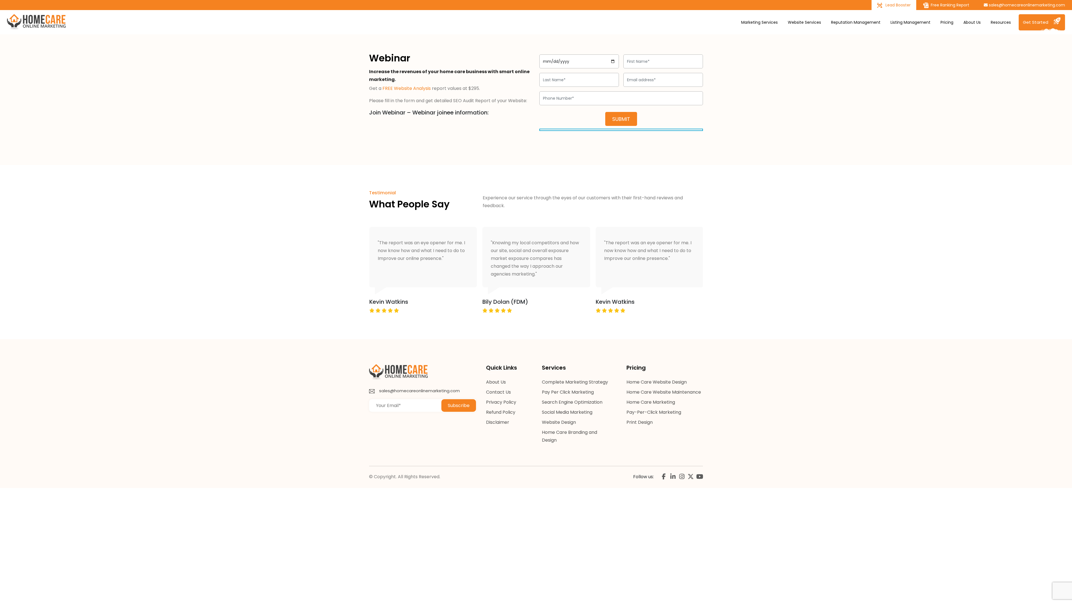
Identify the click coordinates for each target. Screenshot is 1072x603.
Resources (1001, 22)
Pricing (947, 22)
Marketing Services (759, 22)
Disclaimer (497, 422)
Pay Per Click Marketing (568, 392)
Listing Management (910, 22)
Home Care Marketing (650, 402)
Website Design (559, 422)
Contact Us (498, 392)
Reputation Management (855, 22)
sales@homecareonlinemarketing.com (1026, 5)
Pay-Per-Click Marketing (653, 412)
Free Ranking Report (949, 5)
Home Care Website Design (656, 382)
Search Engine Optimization (572, 402)
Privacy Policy (501, 402)
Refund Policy (500, 412)
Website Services (804, 22)
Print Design (639, 422)
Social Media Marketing (567, 412)
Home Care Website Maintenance (663, 392)
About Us (972, 22)
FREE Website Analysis (406, 88)
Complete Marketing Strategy (575, 382)
